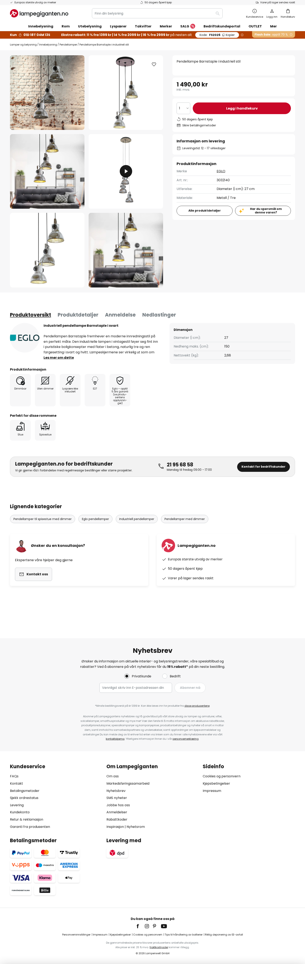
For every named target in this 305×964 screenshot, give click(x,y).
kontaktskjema (115, 739)
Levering (17, 805)
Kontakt (16, 783)
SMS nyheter (116, 797)
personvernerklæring (186, 739)
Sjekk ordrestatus (24, 797)
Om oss (112, 776)
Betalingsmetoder (24, 790)
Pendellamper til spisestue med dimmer (42, 519)
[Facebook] (140, 926)
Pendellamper (68, 44)
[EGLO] (24, 338)
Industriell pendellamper (136, 519)
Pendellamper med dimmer (185, 519)
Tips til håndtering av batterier (184, 934)
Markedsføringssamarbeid (127, 783)
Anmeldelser (116, 812)
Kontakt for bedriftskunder (263, 467)
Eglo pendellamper (95, 519)
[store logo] (39, 13)
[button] (47, 171)
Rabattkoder (116, 819)
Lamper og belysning (23, 44)
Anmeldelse (120, 314)
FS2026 (217, 35)
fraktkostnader (159, 947)
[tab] (30, 315)
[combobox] (157, 13)
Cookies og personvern (221, 776)
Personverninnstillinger (76, 934)
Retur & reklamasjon (26, 819)
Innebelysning (48, 44)
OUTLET (255, 26)
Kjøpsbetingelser (216, 783)
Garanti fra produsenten (30, 826)
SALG (184, 26)
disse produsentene (197, 706)
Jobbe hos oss (118, 805)
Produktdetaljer (78, 314)
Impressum (212, 790)
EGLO (221, 171)
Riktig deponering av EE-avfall (224, 934)
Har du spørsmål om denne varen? (266, 210)
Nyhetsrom (136, 826)
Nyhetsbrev (116, 790)
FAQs (14, 776)
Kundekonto (20, 812)
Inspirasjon (115, 826)
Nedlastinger (159, 314)
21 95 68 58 (180, 464)
